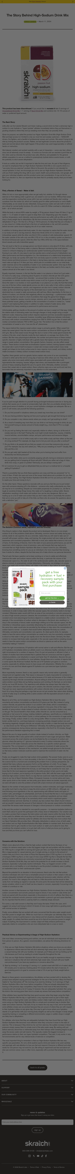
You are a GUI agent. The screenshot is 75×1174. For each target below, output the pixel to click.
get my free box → (52, 598)
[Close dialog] (65, 568)
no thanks (52, 602)
